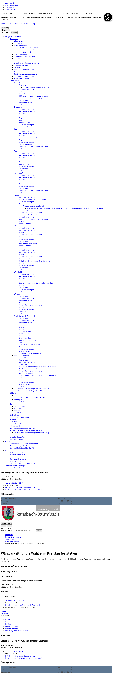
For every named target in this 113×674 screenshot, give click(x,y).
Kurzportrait (23, 100)
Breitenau (18, 107)
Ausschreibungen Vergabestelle (31, 50)
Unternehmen (10, 450)
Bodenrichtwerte (16, 415)
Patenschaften (24, 333)
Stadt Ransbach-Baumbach (24, 316)
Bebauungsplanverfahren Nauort (36, 206)
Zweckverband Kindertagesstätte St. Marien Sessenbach (36, 391)
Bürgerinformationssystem (24, 56)
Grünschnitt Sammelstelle (29, 340)
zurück (3, 611)
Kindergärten (19, 400)
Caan (16, 129)
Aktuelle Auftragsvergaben (20, 468)
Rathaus (22, 386)
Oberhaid (17, 226)
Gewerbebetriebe (16, 461)
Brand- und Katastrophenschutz (26, 63)
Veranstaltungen (20, 408)
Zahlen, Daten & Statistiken (29, 138)
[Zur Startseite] (31, 521)
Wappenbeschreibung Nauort (30, 215)
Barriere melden (11, 628)
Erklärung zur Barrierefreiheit (16, 630)
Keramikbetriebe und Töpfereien (22, 463)
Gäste (7, 441)
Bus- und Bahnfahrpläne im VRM (22, 428)
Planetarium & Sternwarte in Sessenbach (35, 259)
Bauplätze (22, 336)
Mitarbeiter (18, 43)
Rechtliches (23, 364)
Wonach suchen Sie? (9, 530)
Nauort (17, 195)
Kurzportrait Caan (25, 144)
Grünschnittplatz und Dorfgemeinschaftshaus (36, 283)
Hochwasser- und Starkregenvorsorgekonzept (28, 430)
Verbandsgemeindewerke (24, 69)
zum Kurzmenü (11, 7)
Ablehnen (5, 27)
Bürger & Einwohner (13, 36)
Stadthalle (18, 413)
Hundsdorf (18, 173)
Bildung (13, 393)
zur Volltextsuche (12, 9)
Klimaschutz (14, 422)
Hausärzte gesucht (17, 435)
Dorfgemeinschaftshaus (28, 243)
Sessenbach (18, 248)
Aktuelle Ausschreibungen (15, 466)
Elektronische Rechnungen (24, 76)
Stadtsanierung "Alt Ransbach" (30, 344)
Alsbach (17, 83)
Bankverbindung (20, 67)
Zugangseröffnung (21, 78)
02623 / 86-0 (14, 483)
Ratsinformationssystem (23, 54)
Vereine (21, 91)
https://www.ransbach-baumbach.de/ (23, 489)
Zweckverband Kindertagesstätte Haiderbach (31, 389)
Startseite (9, 535)
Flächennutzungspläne (28, 380)
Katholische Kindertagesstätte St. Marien (34, 261)
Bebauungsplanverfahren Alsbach (36, 87)
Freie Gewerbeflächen (18, 457)
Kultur (12, 404)
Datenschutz (10, 619)
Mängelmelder (20, 72)
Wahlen (17, 58)
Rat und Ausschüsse (26, 89)
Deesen (17, 151)
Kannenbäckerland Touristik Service (24, 444)
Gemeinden (14, 80)
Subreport (27, 52)
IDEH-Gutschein (20, 406)
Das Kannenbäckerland (28, 369)
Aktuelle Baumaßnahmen (20, 437)
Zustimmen (5, 30)
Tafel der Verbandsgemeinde (30, 373)
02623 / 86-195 (15, 601)
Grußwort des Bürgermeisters (25, 74)
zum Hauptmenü (11, 5)
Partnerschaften (25, 331)
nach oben (5, 613)
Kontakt (8, 624)
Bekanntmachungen (26, 94)
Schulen (17, 395)
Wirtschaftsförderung (18, 452)
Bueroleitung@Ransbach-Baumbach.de (23, 605)
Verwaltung (14, 39)
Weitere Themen (25, 105)
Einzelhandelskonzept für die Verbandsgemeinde (38, 375)
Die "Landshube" (25, 347)
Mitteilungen (15, 419)
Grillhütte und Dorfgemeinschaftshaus (34, 96)
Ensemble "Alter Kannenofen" (30, 353)
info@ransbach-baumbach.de (20, 487)
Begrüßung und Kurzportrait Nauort (33, 199)
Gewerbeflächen (25, 338)
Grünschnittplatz (25, 122)
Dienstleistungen (20, 41)
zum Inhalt (9, 3)
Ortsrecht (22, 85)
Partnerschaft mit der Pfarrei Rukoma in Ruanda (37, 366)
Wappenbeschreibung (27, 102)
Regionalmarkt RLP (17, 455)
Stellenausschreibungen (28, 47)
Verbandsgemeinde (21, 355)
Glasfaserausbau (16, 439)
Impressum (9, 622)
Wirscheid (18, 272)
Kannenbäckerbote (21, 65)
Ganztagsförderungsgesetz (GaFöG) (32, 397)
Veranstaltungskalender (19, 446)
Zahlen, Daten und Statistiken (30, 98)
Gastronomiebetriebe (18, 459)
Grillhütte (22, 120)
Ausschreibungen (21, 45)
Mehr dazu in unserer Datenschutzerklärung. (18, 23)
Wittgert (17, 294)
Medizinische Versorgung (19, 417)
